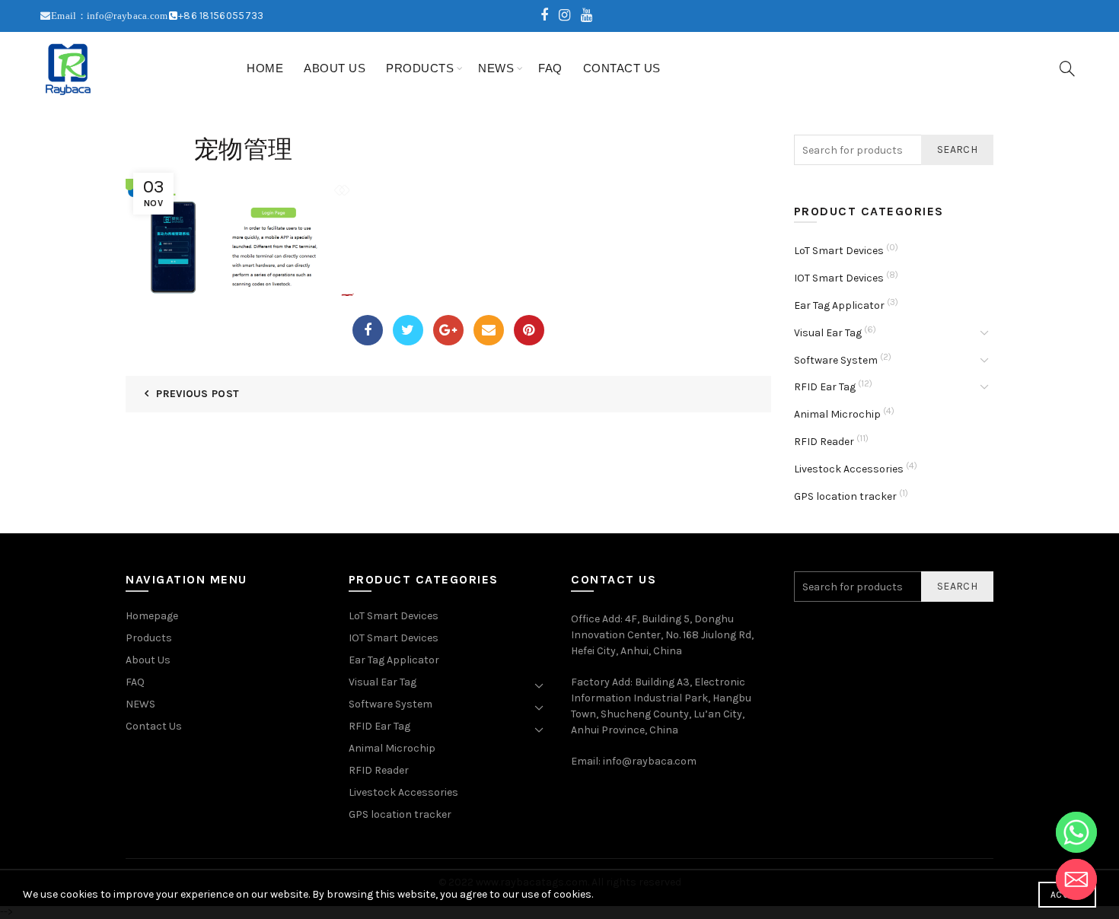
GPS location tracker (845, 496)
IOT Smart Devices (839, 278)
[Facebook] (367, 330)
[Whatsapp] (1076, 832)
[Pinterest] (529, 330)
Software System (836, 360)
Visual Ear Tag (828, 332)
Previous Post (197, 393)
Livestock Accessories (849, 469)
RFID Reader (824, 441)
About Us (334, 68)
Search (957, 149)
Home (265, 68)
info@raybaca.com (650, 761)
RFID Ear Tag (825, 386)
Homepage (152, 615)
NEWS (496, 68)
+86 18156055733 (221, 15)
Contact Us (622, 68)
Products (420, 68)
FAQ (550, 68)
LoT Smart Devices (839, 250)
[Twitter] (408, 330)
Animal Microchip (837, 414)
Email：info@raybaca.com (109, 16)
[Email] (488, 330)
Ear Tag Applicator (839, 305)
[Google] (448, 330)
